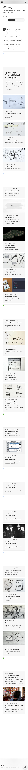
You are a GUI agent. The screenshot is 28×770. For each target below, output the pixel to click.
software (18, 44)
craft (10, 33)
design (15, 33)
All (4, 29)
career (5, 33)
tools (12, 48)
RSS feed (5, 16)
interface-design (15, 36)
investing (6, 40)
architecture (19, 29)
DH (2, 2)
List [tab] (17, 20)
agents (8, 29)
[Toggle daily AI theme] (25, 767)
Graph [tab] (22, 20)
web (17, 48)
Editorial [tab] (11, 20)
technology (6, 48)
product (12, 44)
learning (19, 40)
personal (6, 44)
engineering (6, 36)
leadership (12, 40)
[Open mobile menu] (25, 2)
